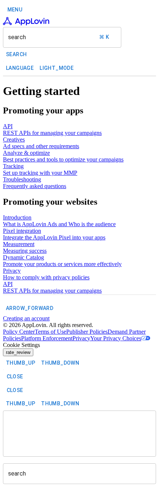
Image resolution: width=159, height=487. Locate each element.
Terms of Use (50, 331)
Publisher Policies (87, 331)
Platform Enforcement (46, 338)
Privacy (81, 338)
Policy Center (19, 331)
